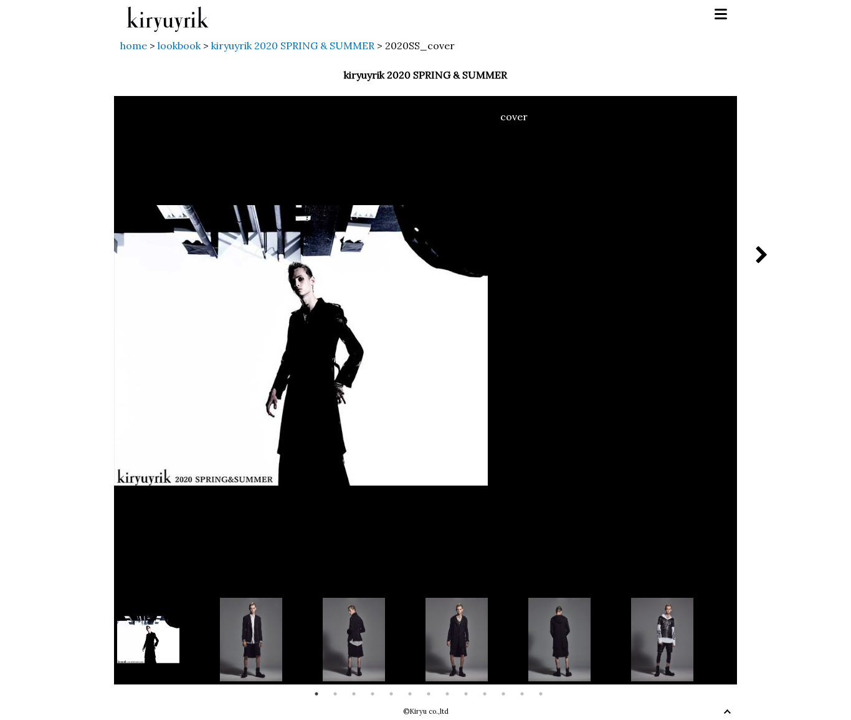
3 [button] (354, 694)
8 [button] (447, 694)
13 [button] (541, 694)
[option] (168, 639)
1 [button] (316, 694)
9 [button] (466, 694)
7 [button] (428, 694)
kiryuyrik (167, 14)
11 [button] (503, 694)
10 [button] (484, 694)
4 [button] (372, 694)
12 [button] (522, 694)
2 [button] (335, 694)
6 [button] (410, 694)
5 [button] (391, 694)
